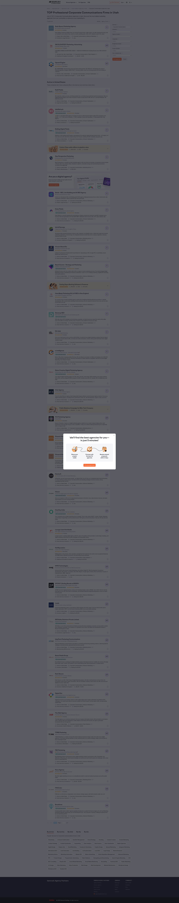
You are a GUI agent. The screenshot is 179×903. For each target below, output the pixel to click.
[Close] (114, 435)
